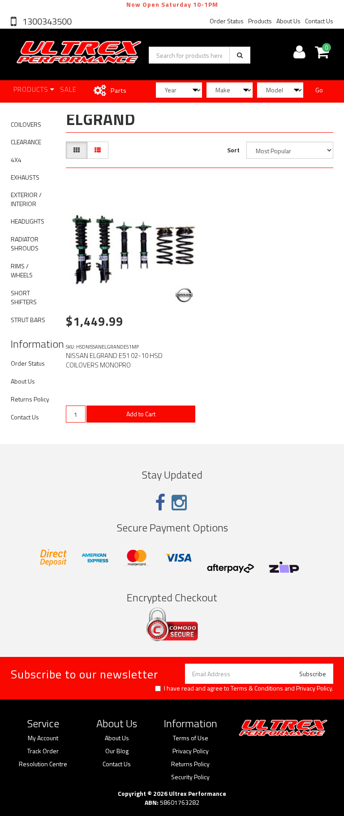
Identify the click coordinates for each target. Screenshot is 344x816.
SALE (68, 89)
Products (260, 21)
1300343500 (46, 21)
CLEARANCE (26, 142)
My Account (43, 738)
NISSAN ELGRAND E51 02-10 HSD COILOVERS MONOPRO (114, 360)
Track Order (43, 751)
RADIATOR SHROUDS (25, 243)
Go (319, 90)
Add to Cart (140, 414)
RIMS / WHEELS (22, 270)
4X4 (16, 159)
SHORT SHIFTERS (24, 297)
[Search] (239, 55)
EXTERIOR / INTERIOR (26, 199)
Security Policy (190, 777)
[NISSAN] (184, 295)
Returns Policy (30, 399)
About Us (288, 21)
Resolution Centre (43, 764)
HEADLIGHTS (27, 221)
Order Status (227, 21)
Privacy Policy (314, 688)
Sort (233, 150)
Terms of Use (190, 738)
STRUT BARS (28, 319)
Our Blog (117, 751)
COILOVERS (26, 124)
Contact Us (319, 21)
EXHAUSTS (25, 177)
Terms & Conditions (257, 688)
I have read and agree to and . (248, 688)
